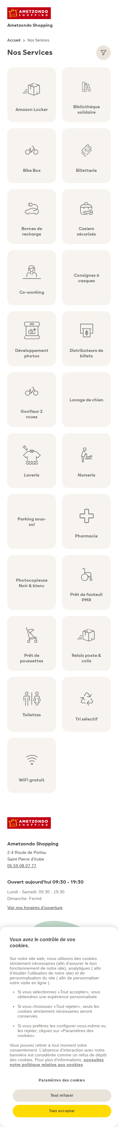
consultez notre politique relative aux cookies (57, 1062)
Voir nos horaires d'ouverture (35, 907)
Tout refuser (62, 1095)
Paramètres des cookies (62, 1080)
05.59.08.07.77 (21, 865)
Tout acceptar (62, 1111)
